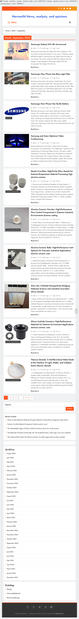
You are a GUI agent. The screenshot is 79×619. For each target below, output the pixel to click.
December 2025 (12, 479)
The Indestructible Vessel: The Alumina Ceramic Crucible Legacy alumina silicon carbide (36, 437)
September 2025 (12, 492)
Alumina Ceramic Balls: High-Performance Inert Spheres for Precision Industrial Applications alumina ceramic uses (52, 250)
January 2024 (11, 573)
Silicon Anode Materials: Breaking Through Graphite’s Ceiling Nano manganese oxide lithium (37, 420)
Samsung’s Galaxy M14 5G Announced (48, 44)
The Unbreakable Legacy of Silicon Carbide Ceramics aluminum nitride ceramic (33, 428)
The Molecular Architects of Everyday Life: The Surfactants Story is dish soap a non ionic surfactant (39, 433)
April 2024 (10, 564)
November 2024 (12, 535)
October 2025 (11, 487)
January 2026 (11, 475)
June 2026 (10, 458)
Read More (34, 67)
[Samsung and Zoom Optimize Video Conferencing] (16, 141)
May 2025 (10, 509)
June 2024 (10, 556)
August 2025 (11, 496)
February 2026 (12, 470)
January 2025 (11, 526)
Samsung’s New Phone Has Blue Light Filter (50, 74)
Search (8, 404)
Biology (8, 58)
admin (35, 48)
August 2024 (11, 547)
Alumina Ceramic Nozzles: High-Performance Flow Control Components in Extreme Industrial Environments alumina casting (52, 212)
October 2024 (11, 539)
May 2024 (10, 560)
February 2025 (12, 522)
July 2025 (10, 500)
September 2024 (12, 543)
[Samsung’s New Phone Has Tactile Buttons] (16, 111)
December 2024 (12, 530)
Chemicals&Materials (13, 192)
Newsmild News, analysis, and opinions (39, 16)
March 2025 (11, 517)
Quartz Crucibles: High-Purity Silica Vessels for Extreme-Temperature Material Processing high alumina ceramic (52, 174)
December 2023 (12, 577)
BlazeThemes (59, 613)
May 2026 (10, 462)
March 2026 (11, 466)
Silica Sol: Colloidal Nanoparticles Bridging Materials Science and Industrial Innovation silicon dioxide (50, 288)
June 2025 (10, 505)
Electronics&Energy (13, 598)
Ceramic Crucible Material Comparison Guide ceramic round (27, 424)
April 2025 (10, 513)
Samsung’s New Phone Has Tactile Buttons (50, 103)
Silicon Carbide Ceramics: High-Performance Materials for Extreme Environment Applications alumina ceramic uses (52, 324)
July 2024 (10, 552)
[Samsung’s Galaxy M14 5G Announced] (16, 51)
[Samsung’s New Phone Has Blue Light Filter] (16, 78)
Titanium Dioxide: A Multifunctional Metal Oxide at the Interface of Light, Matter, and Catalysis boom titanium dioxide (52, 362)
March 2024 (11, 569)
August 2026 (11, 453)
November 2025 (12, 483)
